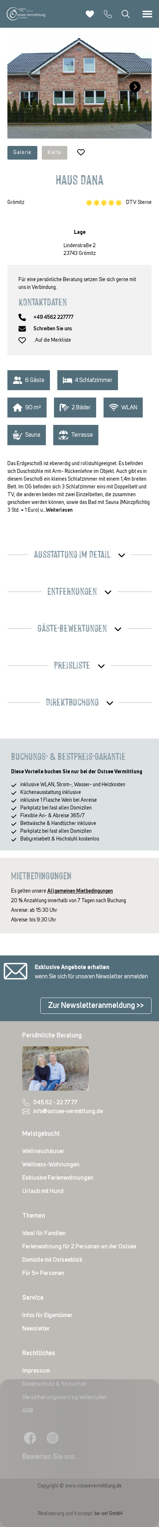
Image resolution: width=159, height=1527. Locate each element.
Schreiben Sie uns (52, 328)
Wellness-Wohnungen (51, 1165)
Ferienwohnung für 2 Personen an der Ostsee (79, 1247)
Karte (54, 152)
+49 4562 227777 (53, 317)
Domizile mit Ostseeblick (52, 1260)
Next (133, 86)
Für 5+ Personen (43, 1273)
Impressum (36, 1371)
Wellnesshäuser (43, 1151)
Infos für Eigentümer (47, 1315)
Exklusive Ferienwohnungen (58, 1178)
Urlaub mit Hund (43, 1191)
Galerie (22, 152)
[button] (147, 14)
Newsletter (36, 1329)
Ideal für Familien (44, 1233)
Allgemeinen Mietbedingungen (80, 891)
